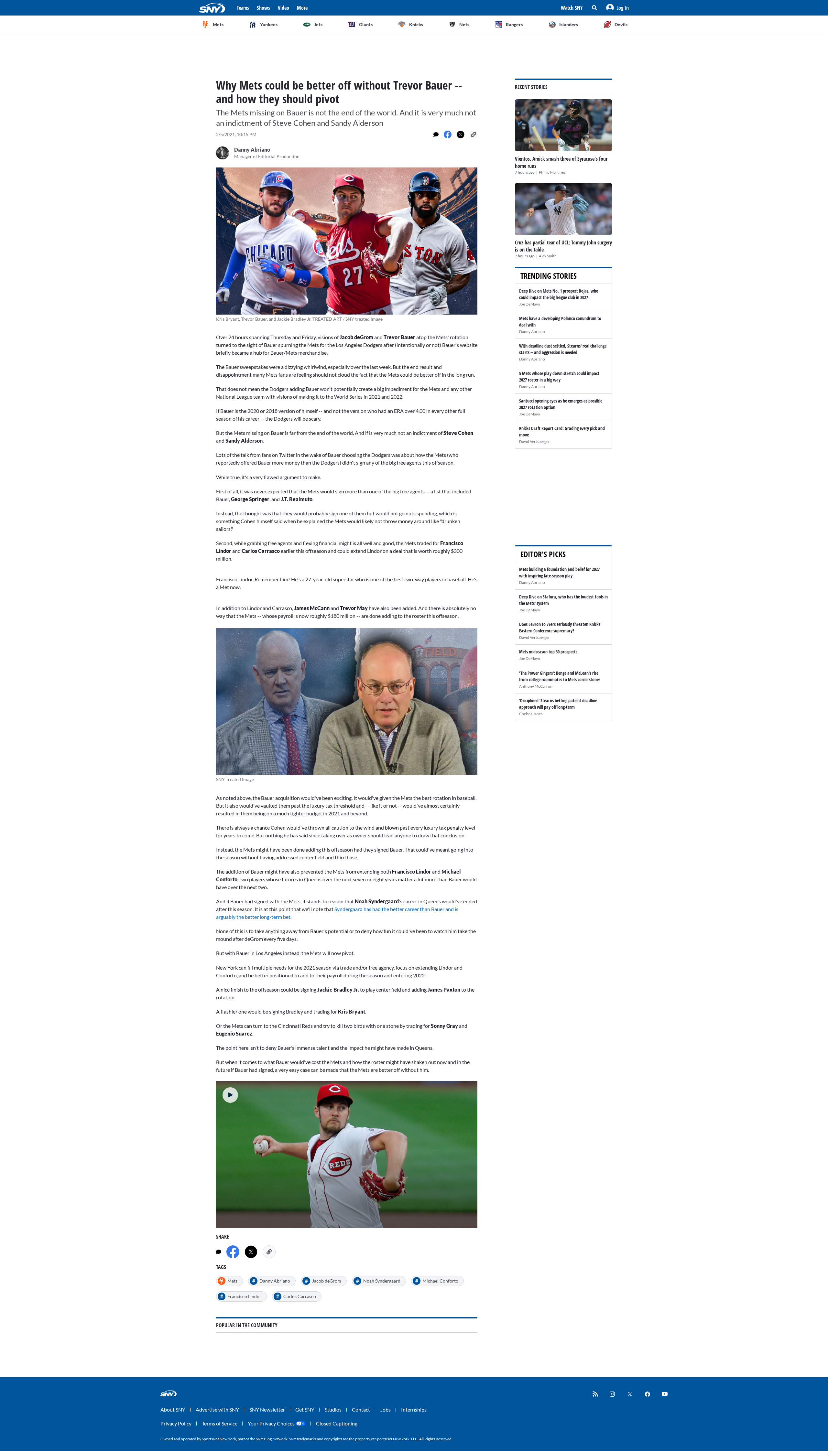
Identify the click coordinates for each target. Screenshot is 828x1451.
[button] (617, 8)
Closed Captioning (336, 1423)
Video (283, 7)
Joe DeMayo (529, 304)
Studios (333, 1409)
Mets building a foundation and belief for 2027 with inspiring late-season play (559, 572)
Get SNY (304, 1409)
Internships (414, 1409)
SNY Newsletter (267, 1409)
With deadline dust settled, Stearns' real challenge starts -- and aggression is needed (562, 349)
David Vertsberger (534, 441)
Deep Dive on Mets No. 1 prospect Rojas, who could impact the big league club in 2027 (558, 294)
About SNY (172, 1409)
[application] (346, 1154)
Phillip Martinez (552, 172)
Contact (361, 1409)
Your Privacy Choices (271, 1423)
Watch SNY (572, 7)
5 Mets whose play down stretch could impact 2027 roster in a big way (559, 376)
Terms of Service (219, 1423)
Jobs (385, 1409)
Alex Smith (548, 255)
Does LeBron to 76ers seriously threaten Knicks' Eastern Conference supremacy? (560, 627)
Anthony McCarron (535, 686)
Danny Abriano (532, 331)
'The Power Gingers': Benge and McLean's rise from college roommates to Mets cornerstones (559, 676)
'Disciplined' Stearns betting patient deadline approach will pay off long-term (558, 703)
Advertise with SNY (217, 1409)
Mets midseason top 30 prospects (548, 652)
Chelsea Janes (530, 713)
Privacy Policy (175, 1423)
